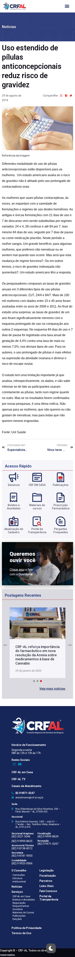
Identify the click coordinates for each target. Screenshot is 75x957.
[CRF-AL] (14, 6)
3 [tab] (41, 681)
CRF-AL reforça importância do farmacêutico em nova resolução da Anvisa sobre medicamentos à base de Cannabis (37, 655)
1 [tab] (34, 681)
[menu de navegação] (67, 6)
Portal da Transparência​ (37, 530)
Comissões (18, 875)
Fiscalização (47, 875)
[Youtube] (20, 764)
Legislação (46, 870)
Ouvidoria (17, 909)
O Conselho (19, 870)
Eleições (17, 919)
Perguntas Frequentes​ (60, 530)
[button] (52, 688)
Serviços (17, 891)
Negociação (18, 903)
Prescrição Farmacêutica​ (60, 507)
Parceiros (45, 880)
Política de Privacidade (27, 928)
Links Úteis (46, 886)
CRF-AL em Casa (22, 772)
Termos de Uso (21, 933)
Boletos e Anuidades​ (14, 507)
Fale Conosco (48, 891)
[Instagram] (14, 764)
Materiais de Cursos (23, 912)
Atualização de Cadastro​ (13, 530)
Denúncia (14, 484)
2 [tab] (37, 681)
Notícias (9, 27)
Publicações (60, 484)
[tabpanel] (37, 642)
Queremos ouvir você (23, 557)
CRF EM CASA (37, 484)
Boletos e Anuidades (23, 899)
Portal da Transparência (48, 898)
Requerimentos (20, 906)
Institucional (19, 881)
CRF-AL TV (18, 779)
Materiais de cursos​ (37, 507)
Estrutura (17, 878)
